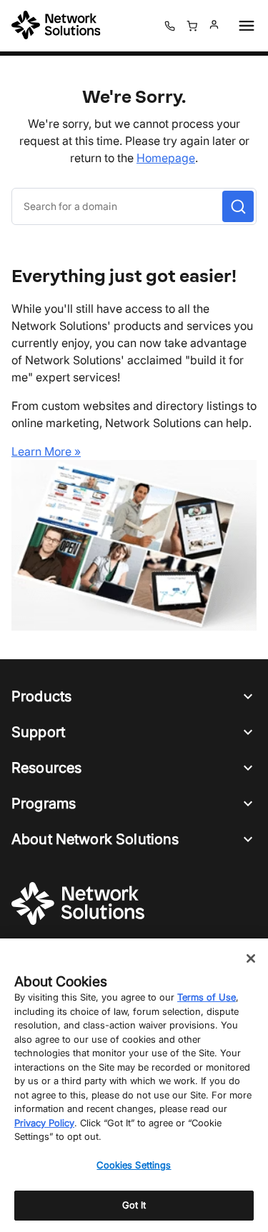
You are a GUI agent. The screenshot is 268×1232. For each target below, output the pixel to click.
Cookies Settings (133, 1165)
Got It (134, 1205)
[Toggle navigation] (244, 25)
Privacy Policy (44, 1122)
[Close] (251, 958)
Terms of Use (206, 997)
